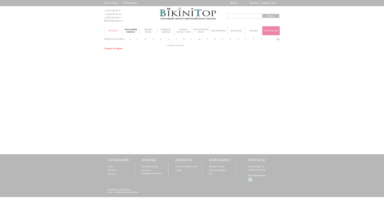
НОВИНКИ (113, 31)
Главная (170, 45)
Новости (111, 174)
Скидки (178, 170)
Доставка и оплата (150, 166)
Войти (233, 2)
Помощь (149, 160)
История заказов (216, 166)
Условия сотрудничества (186, 166)
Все (278, 39)
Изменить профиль (217, 170)
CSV (211, 174)
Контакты (112, 170)
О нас (110, 166)
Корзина (253, 2)
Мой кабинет (220, 160)
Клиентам (183, 160)
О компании (118, 160)
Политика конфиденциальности (151, 171)
